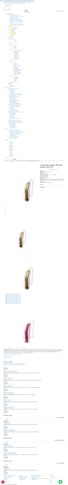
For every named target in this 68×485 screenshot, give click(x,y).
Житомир (11, 142)
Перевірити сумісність (7, 357)
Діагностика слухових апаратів (15, 133)
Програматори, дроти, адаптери (15, 121)
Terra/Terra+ (16, 54)
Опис (5, 347)
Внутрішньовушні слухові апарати (16, 19)
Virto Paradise (16, 58)
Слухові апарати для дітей (14, 15)
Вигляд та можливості (12, 14)
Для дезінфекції (13, 112)
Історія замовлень (22, 479)
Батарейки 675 (12, 92)
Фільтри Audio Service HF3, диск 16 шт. (10, 371)
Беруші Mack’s (12, 125)
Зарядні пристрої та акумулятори (16, 94)
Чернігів (11, 155)
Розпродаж (12, 82)
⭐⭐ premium (12, 30)
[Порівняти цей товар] (5, 384)
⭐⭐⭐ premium (13, 29)
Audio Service (12, 38)
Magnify (15, 80)
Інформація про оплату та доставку (10, 475)
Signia (11, 62)
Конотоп (11, 145)
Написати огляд (54, 169)
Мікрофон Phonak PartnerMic (9, 407)
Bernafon (11, 45)
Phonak (11, 49)
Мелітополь (12, 148)
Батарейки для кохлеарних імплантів (16, 93)
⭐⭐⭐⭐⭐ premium (14, 27)
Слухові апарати (9, 13)
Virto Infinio (16, 53)
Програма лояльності (14, 137)
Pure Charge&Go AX (17, 70)
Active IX (15, 63)
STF (15, 44)
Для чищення (12, 115)
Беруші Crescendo (13, 124)
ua (8, 7)
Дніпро (11, 141)
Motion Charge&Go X (18, 72)
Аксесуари (7, 87)
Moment (15, 79)
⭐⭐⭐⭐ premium (13, 28)
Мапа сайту (6, 479)
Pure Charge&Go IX (17, 69)
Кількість (42, 184)
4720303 (6, 1)
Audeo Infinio (16, 51)
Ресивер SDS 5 (6, 469)
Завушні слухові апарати (14, 18)
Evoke (15, 81)
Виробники (10, 37)
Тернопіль (12, 153)
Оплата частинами (13, 138)
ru (8, 8)
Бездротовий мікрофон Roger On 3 (10, 453)
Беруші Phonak (12, 123)
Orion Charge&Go (17, 73)
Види (11, 84)
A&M (11, 42)
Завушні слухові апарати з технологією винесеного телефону (17, 17)
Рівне (11, 151)
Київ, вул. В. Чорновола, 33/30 (37, 475)
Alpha (15, 47)
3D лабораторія (13, 135)
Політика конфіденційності (8, 476)
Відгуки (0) (17, 347)
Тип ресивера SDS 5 (60, 463)
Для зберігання (12, 113)
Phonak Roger (12, 99)
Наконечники (12, 108)
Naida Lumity (16, 55)
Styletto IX (16, 67)
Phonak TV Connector (7, 400)
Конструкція (12, 85)
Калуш (11, 143)
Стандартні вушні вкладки (14, 106)
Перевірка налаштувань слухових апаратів (17, 131)
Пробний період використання (15, 134)
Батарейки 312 (12, 91)
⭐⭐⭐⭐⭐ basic (13, 32)
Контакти (7, 140)
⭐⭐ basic (12, 35)
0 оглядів (50, 169)
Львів (11, 147)
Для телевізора (12, 98)
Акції (6, 139)
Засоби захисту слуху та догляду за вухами (15, 122)
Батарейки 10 (12, 89)
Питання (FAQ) (6, 481)
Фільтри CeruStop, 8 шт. (8, 379)
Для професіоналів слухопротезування (15, 120)
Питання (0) (23, 347)
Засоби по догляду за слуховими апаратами (15, 111)
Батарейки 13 (12, 90)
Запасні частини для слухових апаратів (15, 104)
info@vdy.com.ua (35, 477)
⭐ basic (11, 36)
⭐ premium (12, 31)
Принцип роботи (13, 86)
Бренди (20, 475)
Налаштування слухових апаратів (16, 130)
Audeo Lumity (16, 57)
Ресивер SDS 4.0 (7, 423)
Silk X (15, 66)
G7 (14, 40)
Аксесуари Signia (13, 101)
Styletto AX (16, 68)
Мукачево (11, 149)
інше (11, 119)
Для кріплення (12, 117)
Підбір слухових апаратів (14, 129)
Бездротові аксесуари (12, 95)
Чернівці (11, 156)
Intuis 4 (15, 74)
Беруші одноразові (13, 127)
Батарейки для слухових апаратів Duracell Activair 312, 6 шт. (14, 364)
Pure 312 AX (16, 71)
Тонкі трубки (12, 107)
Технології (10, 26)
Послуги (7, 128)
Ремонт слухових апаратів (14, 136)
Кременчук (12, 146)
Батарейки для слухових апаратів (14, 88)
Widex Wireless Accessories (14, 97)
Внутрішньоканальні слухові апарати (16, 20)
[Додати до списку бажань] (4, 384)
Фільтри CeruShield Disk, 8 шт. (9, 393)
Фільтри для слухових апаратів (15, 118)
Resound (11, 59)
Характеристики (11, 347)
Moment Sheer (16, 77)
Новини (7, 157)
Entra (15, 48)
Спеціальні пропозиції (23, 477)
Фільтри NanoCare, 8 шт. (8, 386)
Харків (11, 154)
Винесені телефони (13, 109)
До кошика (42, 187)
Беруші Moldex (12, 126)
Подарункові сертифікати (23, 476)
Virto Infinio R (16, 52)
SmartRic (15, 76)
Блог (4, 480)
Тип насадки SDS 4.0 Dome (59, 440)
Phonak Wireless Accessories (15, 100)
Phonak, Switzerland (47, 171)
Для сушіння (12, 116)
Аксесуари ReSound (13, 102)
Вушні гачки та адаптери (14, 110)
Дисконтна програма (7, 477)
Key (15, 60)
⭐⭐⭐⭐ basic (13, 33)
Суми (11, 152)
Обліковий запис (22, 478)
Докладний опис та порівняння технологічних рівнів (13, 354)
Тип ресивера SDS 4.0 (60, 417)
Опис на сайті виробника (8, 355)
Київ (11, 144)
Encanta (15, 46)
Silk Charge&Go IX (17, 65)
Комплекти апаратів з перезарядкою (16, 23)
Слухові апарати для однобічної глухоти (17, 24)
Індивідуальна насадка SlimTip (9, 430)
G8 (14, 39)
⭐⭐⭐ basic (12, 34)
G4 (14, 41)
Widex (11, 75)
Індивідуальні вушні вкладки (15, 105)
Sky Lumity (16, 56)
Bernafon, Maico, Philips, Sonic (15, 103)
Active (15, 64)
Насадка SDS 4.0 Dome (8, 446)
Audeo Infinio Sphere (17, 50)
